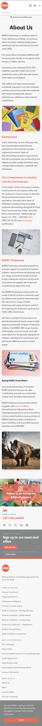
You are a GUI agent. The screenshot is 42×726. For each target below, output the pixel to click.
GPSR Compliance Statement (14, 634)
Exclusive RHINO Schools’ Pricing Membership (21, 654)
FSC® (9, 217)
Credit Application (9, 658)
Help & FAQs (7, 649)
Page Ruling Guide (10, 663)
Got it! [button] (21, 720)
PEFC (30, 217)
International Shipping (11, 601)
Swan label (27, 220)
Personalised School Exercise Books (16, 667)
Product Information (10, 672)
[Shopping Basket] (35, 5)
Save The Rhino (22, 406)
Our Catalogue (8, 644)
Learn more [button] (9, 714)
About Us (6, 683)
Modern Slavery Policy (11, 629)
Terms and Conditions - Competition (17, 624)
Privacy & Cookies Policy (12, 606)
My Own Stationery (10, 697)
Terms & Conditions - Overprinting (16, 620)
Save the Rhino (8, 692)
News (4, 687)
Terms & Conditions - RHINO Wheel (16, 615)
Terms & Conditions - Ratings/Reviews (17, 611)
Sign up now (10, 547)
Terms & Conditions (10, 592)
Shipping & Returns (10, 597)
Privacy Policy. (11, 554)
